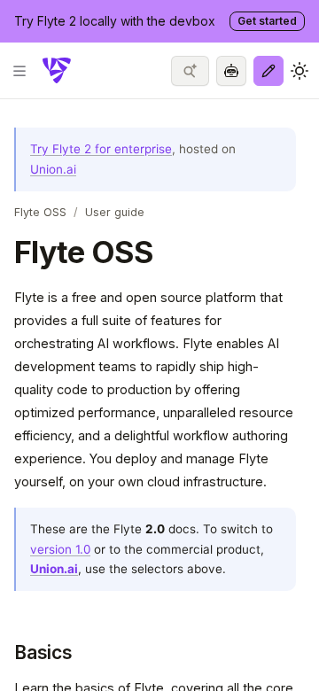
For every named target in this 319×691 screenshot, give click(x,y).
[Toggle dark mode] (299, 70)
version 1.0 (60, 549)
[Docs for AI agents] (231, 71)
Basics (43, 652)
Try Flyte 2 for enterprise (101, 149)
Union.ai (53, 169)
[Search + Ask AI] (190, 71)
